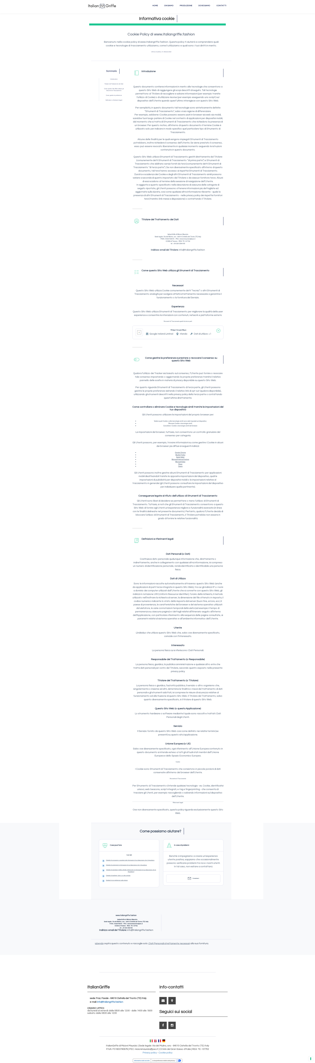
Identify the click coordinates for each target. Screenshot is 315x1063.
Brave (180, 464)
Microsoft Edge (180, 462)
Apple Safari (180, 457)
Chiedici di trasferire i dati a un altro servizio (118, 875)
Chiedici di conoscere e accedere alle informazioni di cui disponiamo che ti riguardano (130, 860)
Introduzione (114, 79)
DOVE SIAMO (204, 6)
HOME (155, 6)
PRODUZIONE (186, 6)
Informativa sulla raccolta (142, 1060)
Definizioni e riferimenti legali (114, 100)
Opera (180, 466)
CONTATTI (221, 6)
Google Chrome (180, 452)
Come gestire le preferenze (114, 95)
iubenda (99, 943)
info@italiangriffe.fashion (110, 1002)
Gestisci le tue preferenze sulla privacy (117, 880)
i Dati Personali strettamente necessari (169, 943)
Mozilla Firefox (180, 455)
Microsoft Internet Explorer (180, 459)
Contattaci (196, 878)
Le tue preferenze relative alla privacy (163, 1060)
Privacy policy (150, 1052)
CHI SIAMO (168, 6)
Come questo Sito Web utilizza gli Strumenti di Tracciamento (114, 89)
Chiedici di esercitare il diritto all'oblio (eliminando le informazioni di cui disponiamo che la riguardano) (131, 871)
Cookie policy (165, 1052)
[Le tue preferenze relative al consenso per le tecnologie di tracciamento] (310, 1058)
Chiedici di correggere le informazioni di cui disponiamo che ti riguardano (126, 865)
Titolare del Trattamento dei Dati (113, 84)
